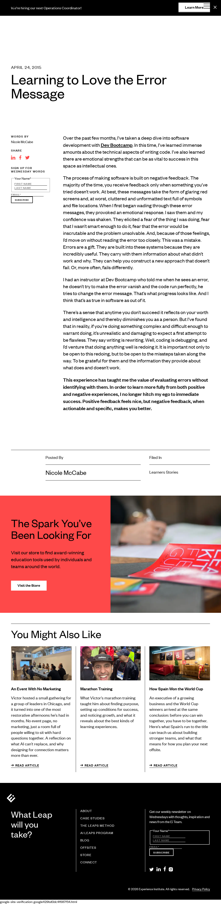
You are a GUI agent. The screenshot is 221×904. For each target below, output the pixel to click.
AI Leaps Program (96, 833)
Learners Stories (163, 471)
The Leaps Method (97, 826)
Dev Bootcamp (117, 145)
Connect (88, 862)
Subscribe (22, 200)
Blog (84, 840)
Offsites (88, 848)
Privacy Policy (201, 889)
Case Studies (92, 818)
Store (86, 855)
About (86, 811)
